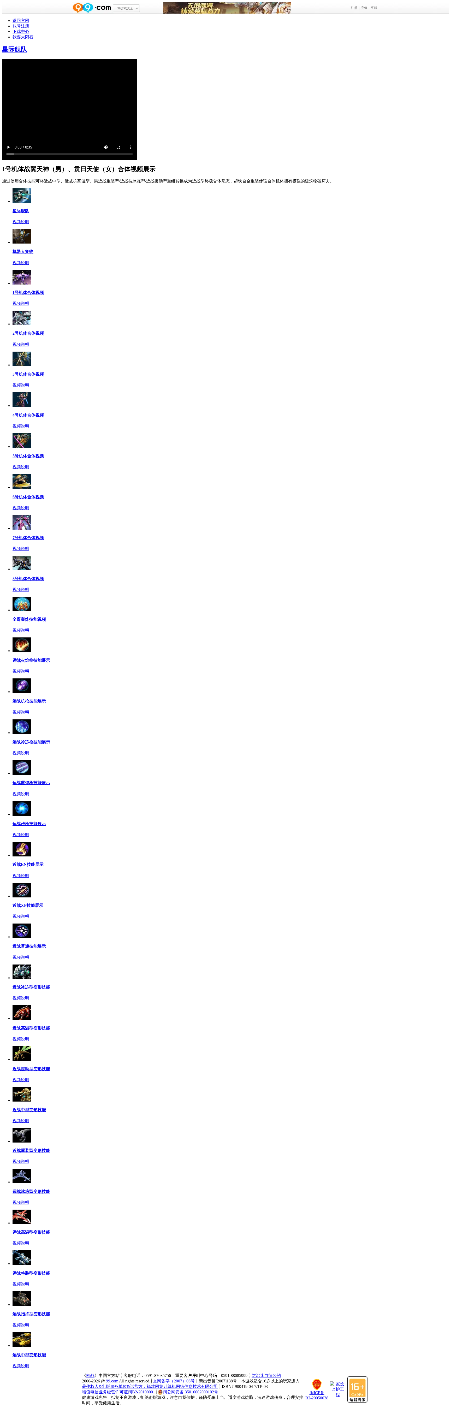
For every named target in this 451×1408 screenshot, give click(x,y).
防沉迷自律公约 (266, 1375)
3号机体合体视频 (28, 374)
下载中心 (21, 31)
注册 (354, 8)
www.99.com (91, 8)
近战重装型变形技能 (31, 1150)
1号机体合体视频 (28, 292)
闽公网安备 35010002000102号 (190, 1392)
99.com (112, 1381)
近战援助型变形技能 (31, 1069)
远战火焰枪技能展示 (31, 660)
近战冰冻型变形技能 (31, 987)
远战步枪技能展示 (29, 823)
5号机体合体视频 (28, 456)
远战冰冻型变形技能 (31, 1191)
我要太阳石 (23, 37)
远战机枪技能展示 (29, 701)
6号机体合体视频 (28, 497)
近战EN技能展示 (28, 864)
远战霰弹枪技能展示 (31, 782)
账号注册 (21, 26)
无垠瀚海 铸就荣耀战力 (227, 8)
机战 (90, 1375)
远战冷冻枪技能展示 (31, 742)
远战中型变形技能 (29, 1355)
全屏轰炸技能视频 (29, 619)
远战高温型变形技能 (31, 1232)
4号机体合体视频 (28, 415)
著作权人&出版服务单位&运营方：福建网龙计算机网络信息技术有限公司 (150, 1386)
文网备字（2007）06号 (174, 1381)
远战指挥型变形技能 (31, 1314)
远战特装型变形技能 (31, 1273)
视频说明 (21, 222)
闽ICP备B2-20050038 (316, 1395)
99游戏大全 (125, 8)
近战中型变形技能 (29, 1110)
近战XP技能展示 (28, 905)
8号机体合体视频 (28, 578)
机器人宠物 (23, 251)
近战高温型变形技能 (31, 1028)
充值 (364, 8)
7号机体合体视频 (28, 537)
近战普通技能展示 (29, 946)
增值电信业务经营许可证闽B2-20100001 (118, 1392)
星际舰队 (14, 49)
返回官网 (21, 20)
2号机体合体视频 (28, 333)
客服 (374, 8)
